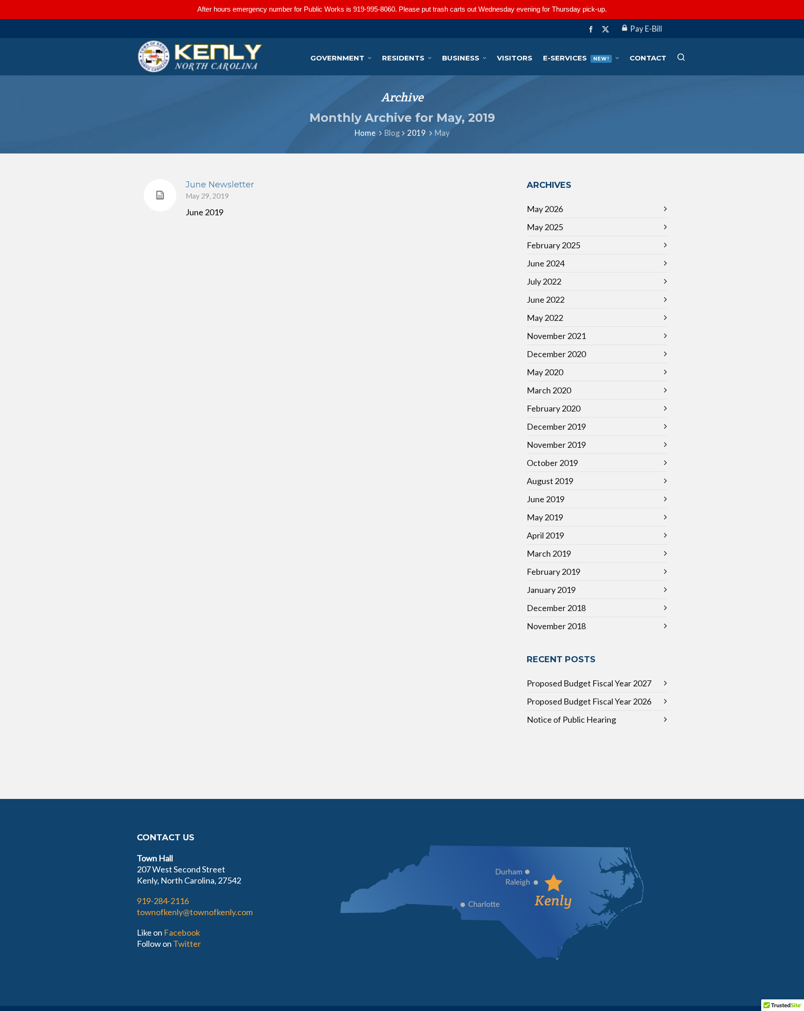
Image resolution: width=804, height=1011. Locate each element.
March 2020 (549, 390)
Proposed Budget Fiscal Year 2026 (589, 701)
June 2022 (545, 299)
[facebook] (592, 29)
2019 (416, 133)
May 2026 (545, 209)
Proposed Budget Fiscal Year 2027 (589, 683)
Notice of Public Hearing (571, 719)
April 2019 (545, 535)
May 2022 (545, 318)
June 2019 (545, 499)
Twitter (187, 943)
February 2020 (553, 408)
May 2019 (545, 517)
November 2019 (556, 444)
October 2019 (552, 463)
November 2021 (556, 336)
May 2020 (545, 372)
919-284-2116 (163, 901)
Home (365, 133)
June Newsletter (220, 185)
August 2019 (550, 481)
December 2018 (556, 608)
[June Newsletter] (160, 195)
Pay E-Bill (646, 28)
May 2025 (545, 227)
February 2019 (553, 571)
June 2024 (545, 263)
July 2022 (544, 281)
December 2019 (556, 426)
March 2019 (549, 553)
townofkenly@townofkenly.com (195, 912)
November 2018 (556, 626)
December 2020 (556, 354)
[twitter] (607, 29)
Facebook (182, 932)
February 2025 (553, 245)
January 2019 (551, 590)
